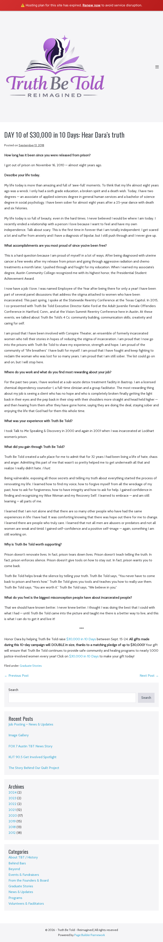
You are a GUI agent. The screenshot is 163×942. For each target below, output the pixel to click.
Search (13, 690)
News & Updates (20, 892)
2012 (12, 833)
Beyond (14, 869)
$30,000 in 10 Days (81, 639)
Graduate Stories (31, 666)
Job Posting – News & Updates (30, 724)
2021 (12, 810)
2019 (12, 821)
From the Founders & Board (28, 880)
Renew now (92, 5)
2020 (12, 815)
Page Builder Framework (89, 935)
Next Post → (149, 676)
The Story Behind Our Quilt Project (33, 768)
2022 (12, 804)
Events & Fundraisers (23, 875)
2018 (12, 827)
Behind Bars (17, 863)
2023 (12, 798)
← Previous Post (16, 676)
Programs (15, 898)
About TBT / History (23, 857)
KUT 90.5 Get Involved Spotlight (32, 757)
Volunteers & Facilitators (26, 903)
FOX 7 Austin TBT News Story (30, 746)
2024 (12, 792)
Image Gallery (18, 735)
